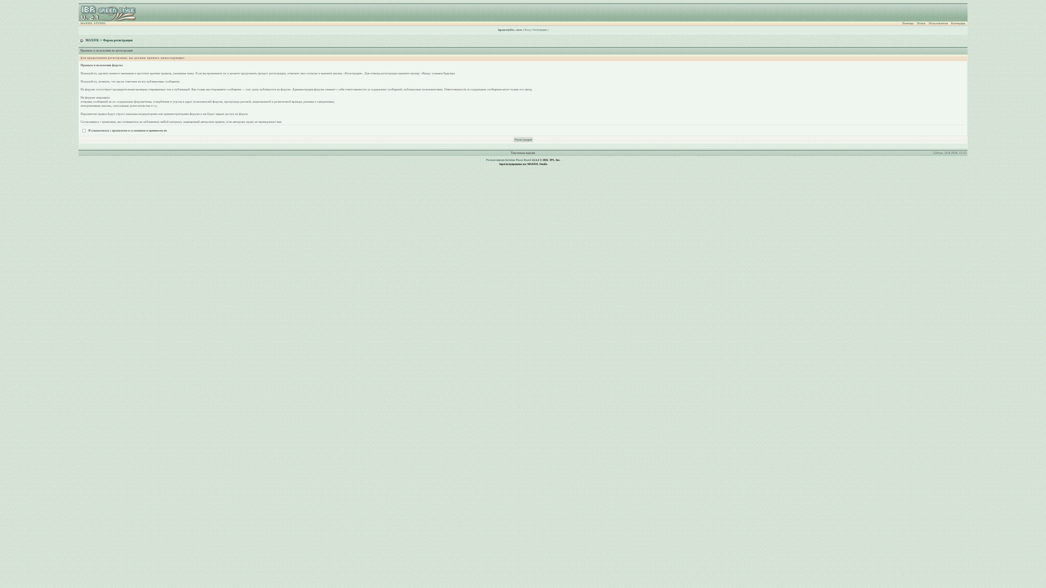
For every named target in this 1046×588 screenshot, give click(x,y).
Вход (528, 29)
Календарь (958, 23)
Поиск (921, 23)
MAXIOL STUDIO (93, 23)
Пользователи (938, 23)
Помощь (908, 23)
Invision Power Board (518, 159)
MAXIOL (92, 40)
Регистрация (540, 29)
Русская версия (495, 159)
